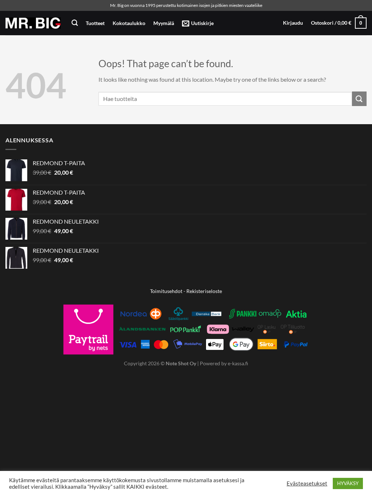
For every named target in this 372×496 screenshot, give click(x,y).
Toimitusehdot (166, 291)
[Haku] (75, 23)
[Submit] (359, 99)
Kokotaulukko (129, 23)
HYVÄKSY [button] (348, 483)
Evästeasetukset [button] (307, 483)
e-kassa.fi (238, 363)
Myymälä (163, 23)
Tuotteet (95, 23)
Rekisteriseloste (204, 291)
